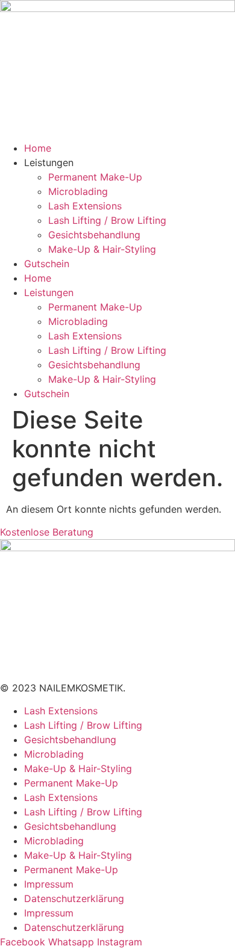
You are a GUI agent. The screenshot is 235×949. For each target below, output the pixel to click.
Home (37, 148)
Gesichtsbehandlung (94, 235)
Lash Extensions (85, 206)
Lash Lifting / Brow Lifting (107, 220)
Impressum (49, 884)
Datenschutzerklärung (74, 898)
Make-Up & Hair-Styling (102, 249)
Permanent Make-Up (95, 177)
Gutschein (46, 264)
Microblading (78, 191)
